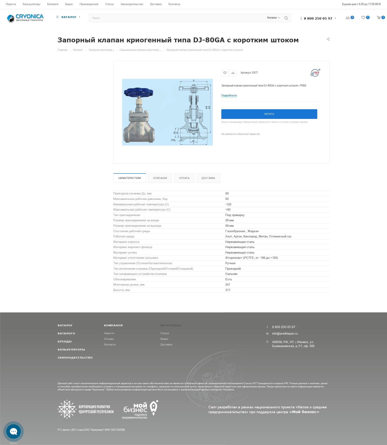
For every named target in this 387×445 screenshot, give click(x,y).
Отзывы (109, 338)
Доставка (208, 178)
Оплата (184, 178)
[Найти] (286, 18)
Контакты (110, 344)
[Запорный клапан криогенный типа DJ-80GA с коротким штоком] (167, 112)
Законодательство (75, 357)
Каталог (65, 325)
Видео (164, 338)
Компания (113, 325)
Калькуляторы (71, 349)
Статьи (164, 333)
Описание (160, 178)
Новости (109, 333)
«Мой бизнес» (304, 412)
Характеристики (129, 178)
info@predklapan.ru (285, 333)
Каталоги (66, 333)
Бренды (65, 341)
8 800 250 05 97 (318, 18)
